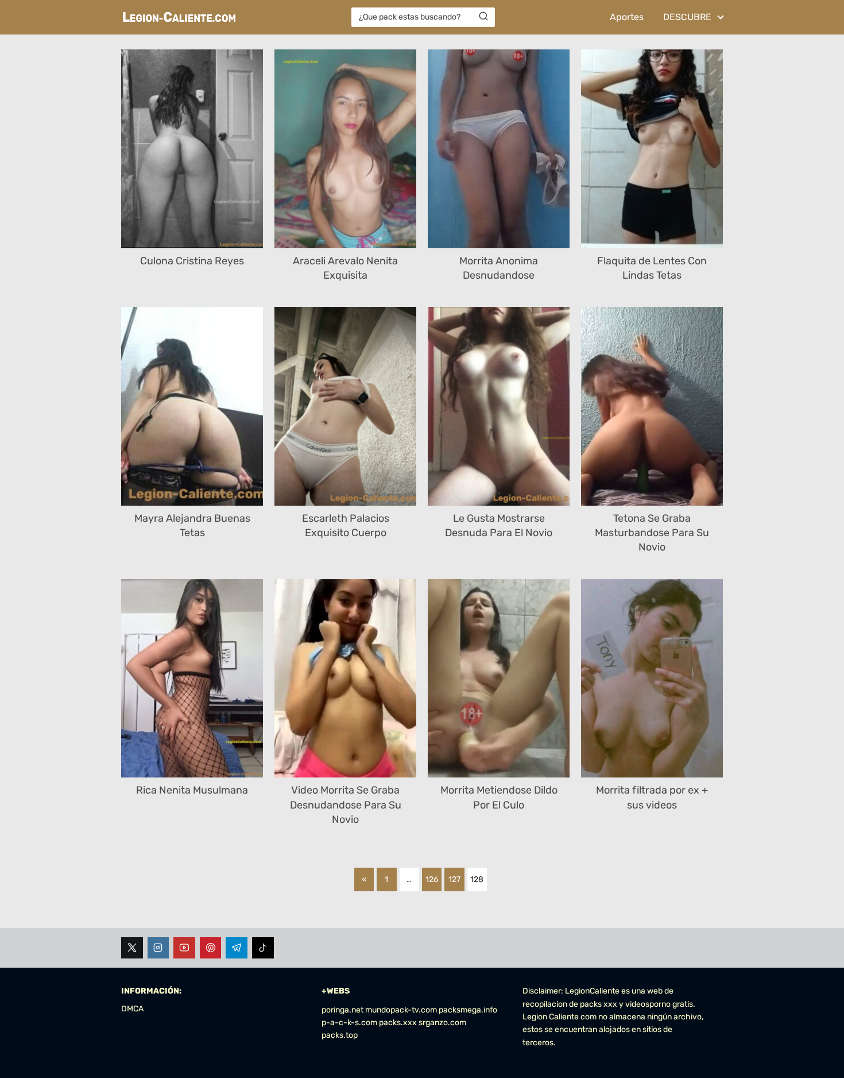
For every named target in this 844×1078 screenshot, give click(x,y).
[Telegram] (236, 948)
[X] (132, 948)
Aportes (627, 16)
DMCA (132, 1009)
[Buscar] (483, 16)
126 (431, 879)
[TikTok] (263, 948)
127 (454, 879)
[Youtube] (184, 948)
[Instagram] (158, 948)
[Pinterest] (211, 948)
